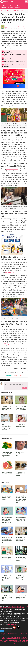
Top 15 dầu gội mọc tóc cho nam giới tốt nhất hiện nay (7, 598)
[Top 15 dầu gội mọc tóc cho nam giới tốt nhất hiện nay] (7, 589)
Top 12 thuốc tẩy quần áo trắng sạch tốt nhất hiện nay (7, 578)
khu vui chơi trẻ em (12, 169)
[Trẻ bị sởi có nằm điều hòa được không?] (7, 489)
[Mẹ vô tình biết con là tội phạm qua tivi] (21, 445)
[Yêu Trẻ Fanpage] (18, 628)
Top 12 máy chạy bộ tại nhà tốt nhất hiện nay (21, 559)
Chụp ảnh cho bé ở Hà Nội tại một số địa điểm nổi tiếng (21, 408)
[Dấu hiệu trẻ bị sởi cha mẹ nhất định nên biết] (21, 589)
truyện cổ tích (12, 606)
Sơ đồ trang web (5, 635)
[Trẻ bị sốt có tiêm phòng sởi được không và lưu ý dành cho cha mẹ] (7, 511)
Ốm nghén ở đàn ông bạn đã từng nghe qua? (6, 408)
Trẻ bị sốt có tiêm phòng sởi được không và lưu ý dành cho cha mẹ (7, 520)
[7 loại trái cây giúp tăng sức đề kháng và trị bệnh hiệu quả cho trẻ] (7, 445)
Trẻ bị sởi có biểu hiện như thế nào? (6, 558)
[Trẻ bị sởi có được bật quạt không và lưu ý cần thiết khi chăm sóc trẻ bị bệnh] (21, 489)
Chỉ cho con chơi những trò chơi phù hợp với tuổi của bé (13, 55)
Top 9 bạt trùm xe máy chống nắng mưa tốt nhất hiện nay (7, 540)
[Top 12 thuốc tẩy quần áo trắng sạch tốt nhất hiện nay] (7, 569)
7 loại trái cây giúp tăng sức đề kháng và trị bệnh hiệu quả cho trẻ (7, 454)
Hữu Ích (10, 375)
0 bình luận (5, 379)
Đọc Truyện (10, 7)
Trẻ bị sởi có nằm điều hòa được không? (6, 497)
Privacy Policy (23, 633)
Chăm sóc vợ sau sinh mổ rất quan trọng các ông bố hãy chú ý (6, 427)
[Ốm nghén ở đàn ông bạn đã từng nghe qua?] (7, 400)
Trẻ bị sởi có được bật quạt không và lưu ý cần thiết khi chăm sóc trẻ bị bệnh (21, 499)
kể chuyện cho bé (7, 607)
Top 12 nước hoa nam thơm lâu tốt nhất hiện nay (20, 539)
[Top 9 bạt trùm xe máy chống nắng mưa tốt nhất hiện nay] (7, 531)
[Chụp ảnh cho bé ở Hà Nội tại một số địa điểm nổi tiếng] (21, 400)
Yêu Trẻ (5, 2)
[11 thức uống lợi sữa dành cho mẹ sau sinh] (21, 465)
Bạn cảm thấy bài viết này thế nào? (14, 373)
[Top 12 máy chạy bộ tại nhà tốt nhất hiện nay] (21, 550)
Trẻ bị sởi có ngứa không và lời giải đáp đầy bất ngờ (21, 519)
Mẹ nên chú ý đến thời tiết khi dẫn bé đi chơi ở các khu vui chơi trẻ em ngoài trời (13, 51)
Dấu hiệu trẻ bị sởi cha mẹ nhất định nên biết (21, 597)
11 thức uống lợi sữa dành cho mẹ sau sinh (20, 473)
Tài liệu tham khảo (22, 28)
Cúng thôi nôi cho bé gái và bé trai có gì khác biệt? (21, 426)
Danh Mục (3, 7)
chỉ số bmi (21, 607)
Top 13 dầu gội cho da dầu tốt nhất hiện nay (20, 577)
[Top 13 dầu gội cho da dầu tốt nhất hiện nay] (21, 569)
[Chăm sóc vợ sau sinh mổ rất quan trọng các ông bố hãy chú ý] (7, 418)
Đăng (25, 387)
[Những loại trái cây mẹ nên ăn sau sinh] (7, 465)
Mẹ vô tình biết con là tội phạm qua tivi (20, 453)
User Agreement (12, 633)
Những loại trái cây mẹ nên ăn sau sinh (7, 472)
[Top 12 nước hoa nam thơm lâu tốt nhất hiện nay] (21, 531)
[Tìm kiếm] (26, 1)
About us (3, 633)
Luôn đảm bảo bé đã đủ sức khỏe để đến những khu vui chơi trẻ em (13, 65)
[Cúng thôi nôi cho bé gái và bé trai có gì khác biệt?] (21, 418)
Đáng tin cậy (18, 375)
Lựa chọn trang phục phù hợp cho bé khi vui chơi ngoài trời (13, 58)
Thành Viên (17, 7)
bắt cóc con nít (9, 272)
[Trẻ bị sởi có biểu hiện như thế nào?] (7, 550)
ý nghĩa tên (15, 607)
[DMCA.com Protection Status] (5, 631)
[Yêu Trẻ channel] (14, 628)
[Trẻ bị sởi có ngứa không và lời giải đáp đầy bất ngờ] (21, 511)
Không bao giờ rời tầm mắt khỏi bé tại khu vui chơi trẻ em (13, 62)
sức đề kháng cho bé (7, 344)
